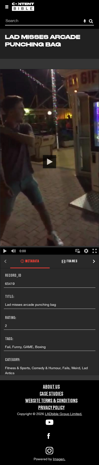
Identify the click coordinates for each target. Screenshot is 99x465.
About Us (51, 387)
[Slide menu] (6, 6)
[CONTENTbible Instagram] (49, 454)
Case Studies (51, 394)
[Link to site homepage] (23, 9)
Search (91, 21)
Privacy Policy (51, 407)
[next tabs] (94, 261)
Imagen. (59, 459)
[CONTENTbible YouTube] (49, 422)
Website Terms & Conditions (51, 400)
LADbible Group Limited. (63, 414)
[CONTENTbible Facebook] (48, 437)
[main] (49, 204)
